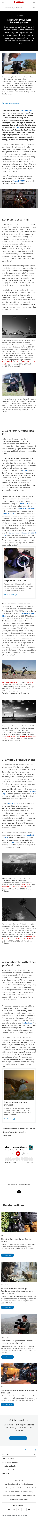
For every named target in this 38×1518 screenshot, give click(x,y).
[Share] (19, 1192)
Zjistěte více (7, 1255)
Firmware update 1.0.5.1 (10, 682)
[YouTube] (29, 1509)
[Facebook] (9, 1509)
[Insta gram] (14, 1509)
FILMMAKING (19, 15)
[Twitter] (24, 1509)
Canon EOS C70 (18, 181)
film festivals (26, 1023)
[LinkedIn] (19, 1509)
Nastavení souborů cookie (19, 1499)
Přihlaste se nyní (18, 1438)
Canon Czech (18, 1505)
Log (12, 842)
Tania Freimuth (26, 110)
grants (25, 471)
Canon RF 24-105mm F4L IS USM (14, 887)
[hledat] (3, 2)
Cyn (17, 127)
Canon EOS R (7, 362)
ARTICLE (3, 1235)
